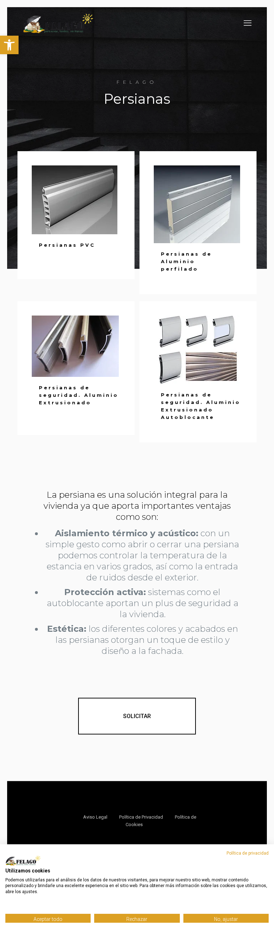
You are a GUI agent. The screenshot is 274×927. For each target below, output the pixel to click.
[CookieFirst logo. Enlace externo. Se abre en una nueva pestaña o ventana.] (23, 860)
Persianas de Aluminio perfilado (186, 261)
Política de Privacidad (141, 817)
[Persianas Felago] (58, 23)
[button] (9, 45)
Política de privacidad (248, 853)
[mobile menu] (248, 23)
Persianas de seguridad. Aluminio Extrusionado (78, 395)
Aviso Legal (95, 817)
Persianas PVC (67, 245)
